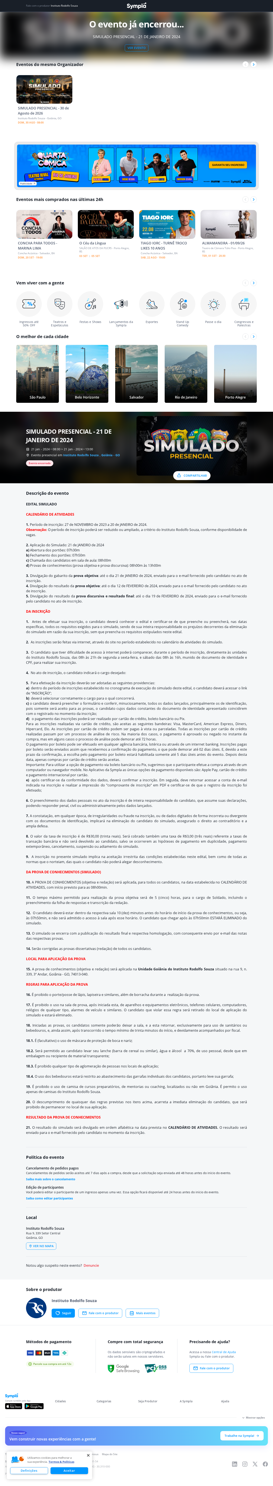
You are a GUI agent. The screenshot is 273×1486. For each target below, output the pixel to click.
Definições (29, 1471)
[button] (18, 1460)
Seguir (66, 1313)
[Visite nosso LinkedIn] (234, 1464)
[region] (49, 1465)
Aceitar (69, 1471)
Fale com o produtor (104, 1313)
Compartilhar (195, 475)
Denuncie (91, 1266)
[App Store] (13, 1406)
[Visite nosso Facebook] (265, 1464)
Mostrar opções (255, 1417)
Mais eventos (145, 1313)
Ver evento (137, 48)
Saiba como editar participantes (49, 1198)
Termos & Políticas (61, 1462)
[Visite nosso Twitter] (255, 1464)
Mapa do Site (110, 1454)
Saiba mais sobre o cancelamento (50, 1179)
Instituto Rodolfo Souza (64, 5)
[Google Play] (34, 1406)
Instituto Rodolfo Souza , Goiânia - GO (91, 455)
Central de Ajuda (224, 1352)
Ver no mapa (43, 1246)
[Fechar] (88, 1455)
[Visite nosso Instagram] (244, 1464)
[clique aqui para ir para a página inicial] (136, 6)
